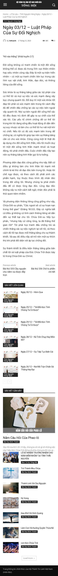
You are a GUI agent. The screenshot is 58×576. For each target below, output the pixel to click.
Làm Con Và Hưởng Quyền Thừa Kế (37, 528)
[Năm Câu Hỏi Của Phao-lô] (29, 416)
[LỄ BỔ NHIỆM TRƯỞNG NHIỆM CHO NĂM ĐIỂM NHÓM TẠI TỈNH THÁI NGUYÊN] (11, 457)
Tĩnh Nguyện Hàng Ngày (30, 14)
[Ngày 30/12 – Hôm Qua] (11, 297)
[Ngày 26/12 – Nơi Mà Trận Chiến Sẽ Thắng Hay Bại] (11, 371)
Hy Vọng (25, 498)
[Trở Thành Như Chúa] (11, 473)
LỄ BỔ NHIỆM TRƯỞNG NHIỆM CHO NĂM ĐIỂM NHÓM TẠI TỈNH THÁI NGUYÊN (37, 456)
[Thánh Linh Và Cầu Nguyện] (11, 488)
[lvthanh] (5, 40)
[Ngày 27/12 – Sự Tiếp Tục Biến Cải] (11, 356)
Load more (28, 558)
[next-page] (9, 382)
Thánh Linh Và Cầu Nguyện (33, 483)
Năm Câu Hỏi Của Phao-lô (21, 438)
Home (5, 14)
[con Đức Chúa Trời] (11, 547)
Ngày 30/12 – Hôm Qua (32, 292)
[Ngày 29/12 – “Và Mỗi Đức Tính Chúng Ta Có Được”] (11, 311)
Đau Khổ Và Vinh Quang (32, 513)
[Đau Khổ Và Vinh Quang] (11, 517)
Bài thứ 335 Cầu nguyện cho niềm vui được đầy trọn (14, 271)
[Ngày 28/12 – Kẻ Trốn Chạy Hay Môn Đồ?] (11, 341)
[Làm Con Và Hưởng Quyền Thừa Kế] (11, 532)
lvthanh (12, 40)
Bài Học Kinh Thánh (11, 442)
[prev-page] (5, 382)
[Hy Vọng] (11, 502)
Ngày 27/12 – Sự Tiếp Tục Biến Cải (37, 352)
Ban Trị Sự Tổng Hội (29, 462)
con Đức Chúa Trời (29, 543)
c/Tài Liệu (14, 14)
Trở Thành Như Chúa (30, 468)
